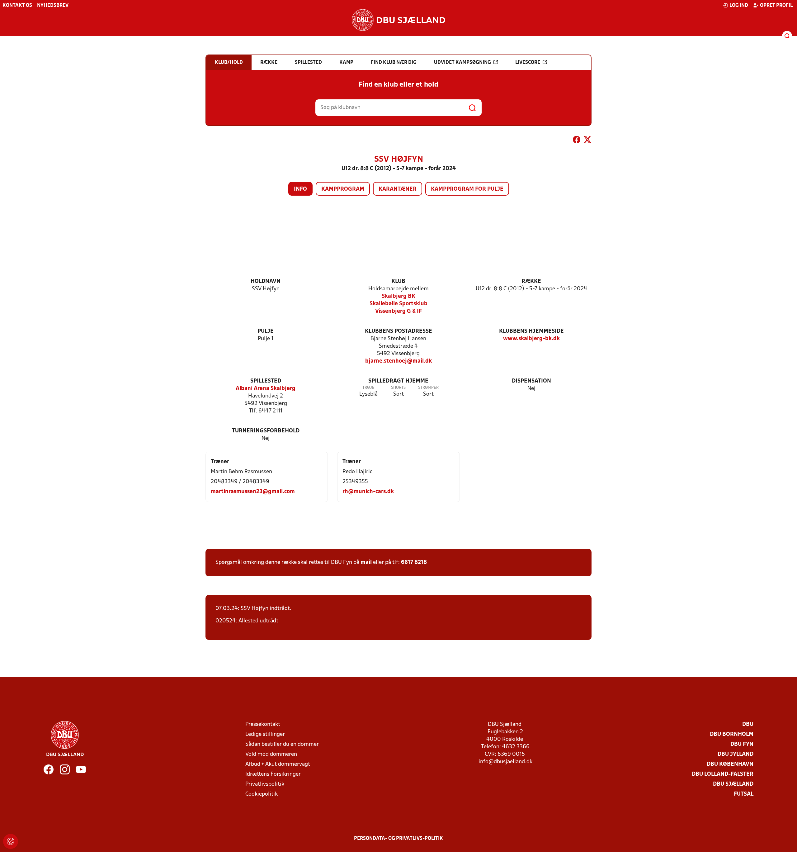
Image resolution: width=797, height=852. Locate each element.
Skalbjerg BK (398, 296)
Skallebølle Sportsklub (398, 304)
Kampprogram (342, 189)
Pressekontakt (262, 724)
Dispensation (531, 381)
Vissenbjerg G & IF (398, 311)
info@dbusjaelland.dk (505, 761)
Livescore (527, 62)
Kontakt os (17, 5)
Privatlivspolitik (264, 784)
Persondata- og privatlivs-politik (398, 838)
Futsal (743, 794)
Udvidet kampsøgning (462, 62)
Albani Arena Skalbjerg (265, 388)
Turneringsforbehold (265, 431)
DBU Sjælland (733, 784)
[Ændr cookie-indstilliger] (10, 841)
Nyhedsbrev (52, 5)
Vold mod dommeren (271, 754)
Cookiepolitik (261, 794)
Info (300, 189)
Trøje (368, 388)
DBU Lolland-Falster (722, 774)
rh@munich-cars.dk (368, 491)
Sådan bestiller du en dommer (282, 744)
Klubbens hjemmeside (531, 331)
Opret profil (776, 5)
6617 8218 (414, 562)
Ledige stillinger (265, 734)
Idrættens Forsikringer (273, 774)
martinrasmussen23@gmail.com (253, 491)
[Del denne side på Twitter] (587, 141)
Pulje (265, 331)
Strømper (428, 388)
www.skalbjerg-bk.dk (531, 338)
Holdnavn (266, 281)
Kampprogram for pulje (467, 189)
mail (366, 562)
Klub (398, 281)
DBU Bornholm (731, 734)
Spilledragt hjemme (398, 381)
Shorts (398, 388)
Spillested (265, 381)
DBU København (730, 764)
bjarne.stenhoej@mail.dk (398, 361)
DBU (747, 724)
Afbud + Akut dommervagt (277, 764)
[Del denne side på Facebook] (576, 141)
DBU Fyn (741, 744)
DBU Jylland (735, 754)
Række (531, 281)
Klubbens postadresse (398, 331)
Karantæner (398, 189)
